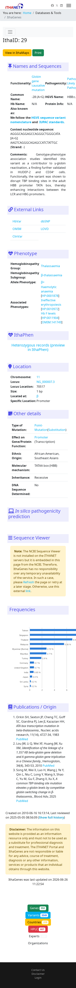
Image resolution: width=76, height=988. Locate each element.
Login (38, 977)
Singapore (23, 635)
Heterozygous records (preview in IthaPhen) (38, 347)
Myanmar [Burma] (20, 649)
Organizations (38, 945)
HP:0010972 (50, 309)
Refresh (28, 582)
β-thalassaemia (51, 275)
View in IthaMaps (17, 53)
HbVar (16, 221)
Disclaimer (38, 974)
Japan (25, 677)
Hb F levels (48, 313)
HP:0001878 (50, 296)
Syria (26, 686)
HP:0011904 (50, 318)
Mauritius (24, 654)
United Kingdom (21, 668)
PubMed (22, 739)
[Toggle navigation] (10, 32)
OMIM (16, 229)
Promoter (41, 437)
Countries (37, 922)
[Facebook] (52, 5)
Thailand (24, 640)
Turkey (25, 658)
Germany (24, 663)
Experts (37, 936)
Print (38, 53)
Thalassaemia (50, 266)
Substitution (56, 430)
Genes (37, 908)
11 (38, 377)
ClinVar (17, 236)
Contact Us (38, 970)
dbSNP (45, 221)
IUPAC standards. (52, 122)
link (28, 591)
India (26, 672)
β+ (42, 282)
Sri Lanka (24, 681)
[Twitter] (57, 5)
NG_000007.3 (46, 382)
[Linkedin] (61, 5)
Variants (37, 915)
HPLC (37, 929)
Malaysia (24, 644)
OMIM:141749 (51, 322)
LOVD (44, 229)
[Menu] (68, 5)
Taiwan (25, 630)
